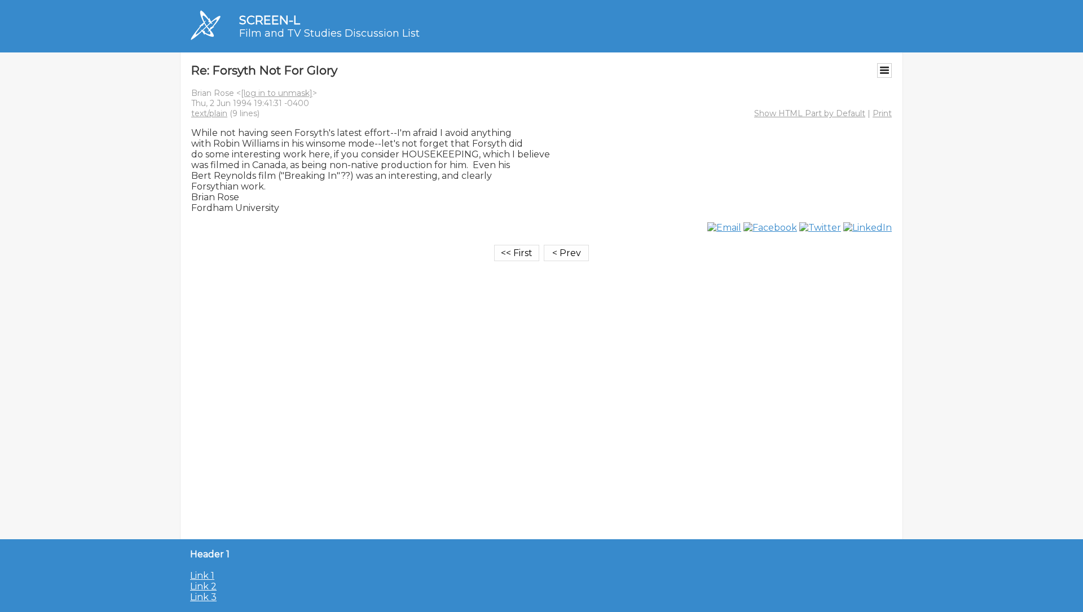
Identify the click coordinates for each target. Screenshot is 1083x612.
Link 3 (203, 597)
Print (882, 113)
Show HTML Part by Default (809, 113)
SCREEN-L (269, 20)
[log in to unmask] (276, 93)
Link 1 (202, 575)
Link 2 (203, 586)
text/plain (209, 113)
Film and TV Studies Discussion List (329, 33)
